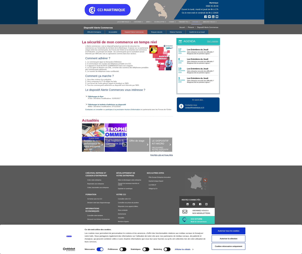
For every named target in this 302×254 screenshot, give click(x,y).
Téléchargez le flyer (95, 96)
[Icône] (184, 211)
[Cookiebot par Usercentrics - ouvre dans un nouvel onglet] (69, 249)
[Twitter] (194, 204)
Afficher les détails (182, 249)
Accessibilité (113, 32)
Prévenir (191, 27)
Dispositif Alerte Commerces (207, 27)
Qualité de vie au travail (197, 32)
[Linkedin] (187, 204)
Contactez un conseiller (94, 109)
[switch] (123, 249)
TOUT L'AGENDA (212, 41)
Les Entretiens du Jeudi (197, 50)
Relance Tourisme (176, 32)
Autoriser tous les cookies (228, 231)
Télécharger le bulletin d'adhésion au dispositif (107, 104)
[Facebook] (200, 204)
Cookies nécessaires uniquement (228, 246)
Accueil (182, 27)
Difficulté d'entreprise (94, 32)
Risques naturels (156, 32)
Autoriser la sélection (228, 239)
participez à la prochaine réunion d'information (123, 109)
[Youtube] (206, 204)
